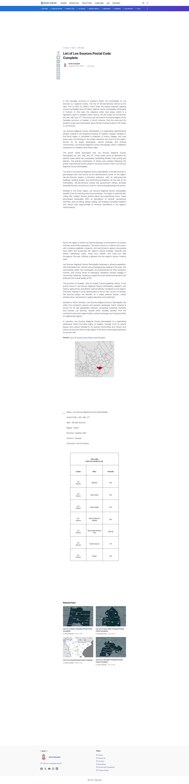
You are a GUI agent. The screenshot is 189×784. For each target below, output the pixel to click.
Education (116, 3)
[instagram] (53, 769)
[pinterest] (58, 73)
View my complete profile (52, 763)
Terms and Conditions (106, 767)
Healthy (64, 3)
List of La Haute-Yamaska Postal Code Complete (77, 630)
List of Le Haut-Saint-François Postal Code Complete (110, 630)
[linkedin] (57, 769)
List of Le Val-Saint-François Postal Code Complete (109, 661)
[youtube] (49, 769)
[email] (58, 77)
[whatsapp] (58, 65)
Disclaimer (102, 764)
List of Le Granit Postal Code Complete (78, 660)
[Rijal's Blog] (48, 3)
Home (100, 755)
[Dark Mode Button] (143, 3)
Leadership (99, 3)
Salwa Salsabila (54, 757)
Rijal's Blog (98, 780)
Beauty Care (74, 3)
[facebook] (58, 57)
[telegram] (58, 69)
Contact (101, 761)
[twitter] (58, 61)
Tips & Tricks (87, 3)
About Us (101, 758)
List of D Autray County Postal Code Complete (87, 338)
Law (108, 3)
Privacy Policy (103, 770)
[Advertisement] (94, 29)
